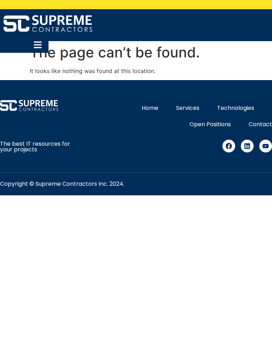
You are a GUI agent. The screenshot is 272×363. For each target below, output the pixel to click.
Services (187, 108)
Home (150, 108)
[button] (40, 45)
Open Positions (210, 124)
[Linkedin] (247, 146)
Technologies (235, 108)
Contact (260, 124)
